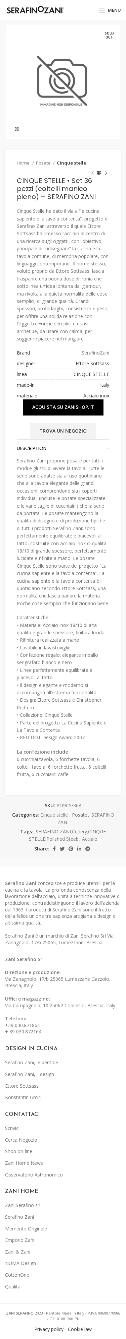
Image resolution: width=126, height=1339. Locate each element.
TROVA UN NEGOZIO (63, 431)
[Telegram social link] (87, 848)
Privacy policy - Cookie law (63, 1329)
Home (24, 163)
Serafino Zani (19, 1217)
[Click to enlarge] (17, 129)
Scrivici (12, 1128)
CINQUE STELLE (91, 374)
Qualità (12, 1286)
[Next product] (105, 173)
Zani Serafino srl (22, 1205)
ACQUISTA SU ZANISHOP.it (63, 407)
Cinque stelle (71, 163)
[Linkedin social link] (79, 848)
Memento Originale (26, 1228)
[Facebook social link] (54, 848)
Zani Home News (24, 1163)
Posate (43, 163)
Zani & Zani (17, 1252)
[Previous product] (92, 173)
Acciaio (89, 839)
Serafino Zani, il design (29, 1074)
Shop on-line (18, 1151)
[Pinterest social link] (71, 848)
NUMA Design (20, 1263)
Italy (104, 385)
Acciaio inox (96, 395)
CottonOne (17, 1275)
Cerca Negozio (21, 1140)
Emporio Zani (19, 1240)
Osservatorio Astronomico (34, 1174)
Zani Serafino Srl (24, 959)
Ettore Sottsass (92, 363)
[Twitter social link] (62, 848)
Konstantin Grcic (23, 1097)
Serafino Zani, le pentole (31, 1062)
